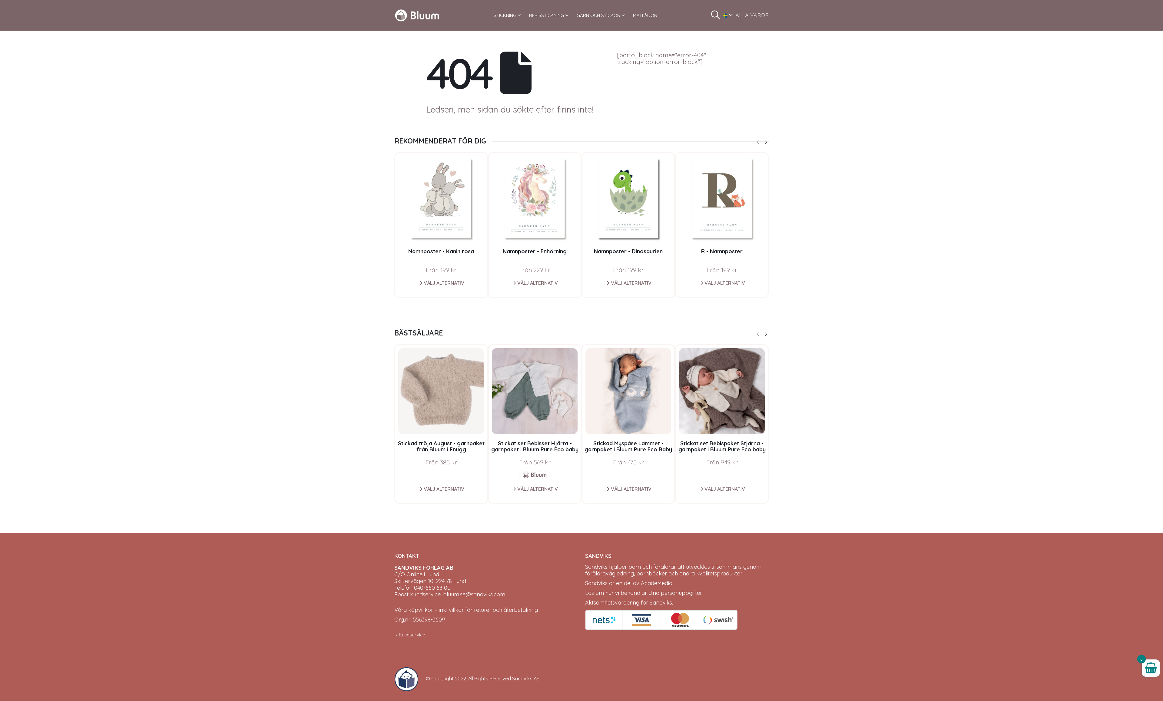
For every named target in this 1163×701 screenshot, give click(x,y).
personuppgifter (681, 592)
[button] (715, 15)
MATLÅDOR (645, 15)
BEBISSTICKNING (546, 15)
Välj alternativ (444, 283)
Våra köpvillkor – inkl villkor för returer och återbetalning (466, 609)
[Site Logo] (417, 15)
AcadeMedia (656, 583)
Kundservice (412, 635)
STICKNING (505, 15)
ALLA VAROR (752, 15)
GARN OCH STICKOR (598, 15)
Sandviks (596, 566)
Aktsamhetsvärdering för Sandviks (628, 602)
